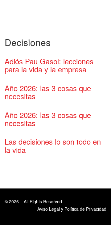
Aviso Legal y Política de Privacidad (71, 209)
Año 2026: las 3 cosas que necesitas (48, 91)
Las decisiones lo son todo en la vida (53, 145)
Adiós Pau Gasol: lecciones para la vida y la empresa (49, 65)
